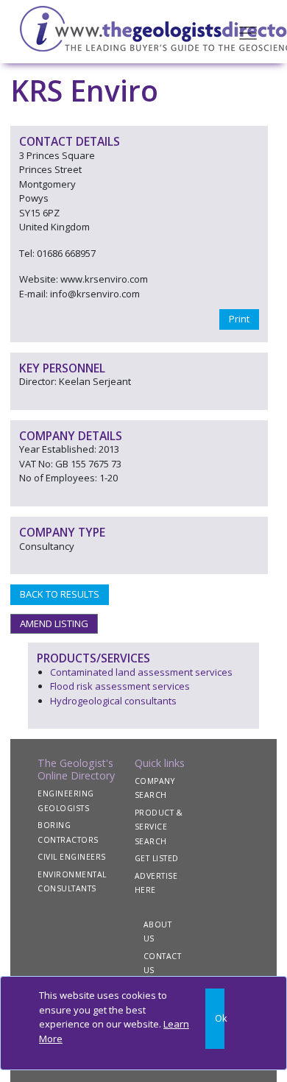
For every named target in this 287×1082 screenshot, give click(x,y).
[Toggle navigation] (248, 31)
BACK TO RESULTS (59, 594)
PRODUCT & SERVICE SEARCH (159, 826)
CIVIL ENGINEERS (72, 857)
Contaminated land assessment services (141, 672)
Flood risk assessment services (120, 686)
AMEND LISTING (54, 623)
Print (239, 318)
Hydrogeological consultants (113, 700)
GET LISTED (157, 858)
